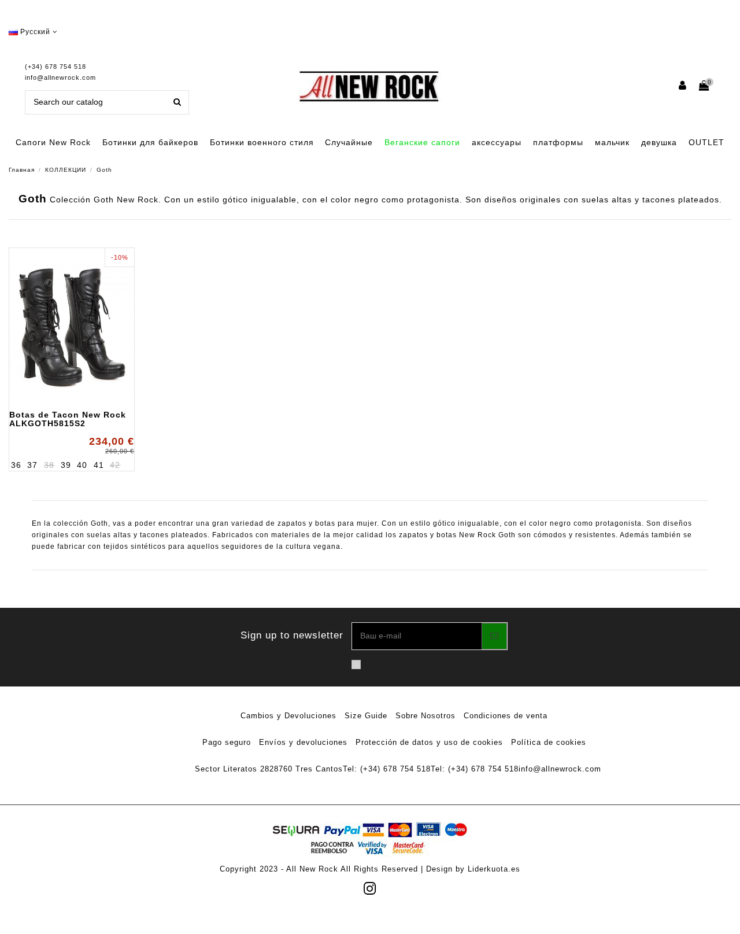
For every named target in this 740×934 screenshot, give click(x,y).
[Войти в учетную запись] (683, 86)
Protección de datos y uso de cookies (429, 742)
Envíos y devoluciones (303, 742)
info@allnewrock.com (60, 77)
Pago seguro (226, 742)
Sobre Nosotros (425, 715)
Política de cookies (548, 742)
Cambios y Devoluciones (288, 715)
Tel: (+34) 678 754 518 (387, 769)
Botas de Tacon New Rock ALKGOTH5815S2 (67, 419)
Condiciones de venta (505, 715)
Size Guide (366, 715)
